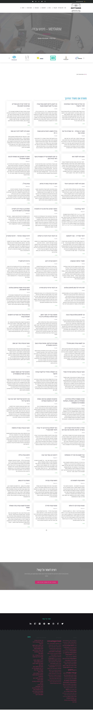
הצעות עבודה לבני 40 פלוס (77, 505)
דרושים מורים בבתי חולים (77, 583)
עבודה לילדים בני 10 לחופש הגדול (47, 532)
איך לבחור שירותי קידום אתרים (48, 287)
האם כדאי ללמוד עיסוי (78, 156)
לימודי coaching (80, 209)
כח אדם (49, 7)
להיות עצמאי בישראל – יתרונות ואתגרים (18, 236)
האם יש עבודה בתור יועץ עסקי (21, 343)
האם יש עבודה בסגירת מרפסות (21, 428)
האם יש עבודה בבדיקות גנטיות (76, 532)
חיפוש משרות (44, 7)
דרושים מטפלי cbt (79, 608)
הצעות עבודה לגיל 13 (51, 505)
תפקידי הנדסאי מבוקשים (77, 261)
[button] (9, 58)
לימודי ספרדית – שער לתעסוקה (75, 236)
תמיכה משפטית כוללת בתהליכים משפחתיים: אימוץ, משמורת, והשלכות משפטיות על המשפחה (74, 401)
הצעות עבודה (37, 7)
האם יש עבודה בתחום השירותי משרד (74, 372)
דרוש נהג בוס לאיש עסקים (77, 558)
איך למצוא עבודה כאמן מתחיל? (76, 343)
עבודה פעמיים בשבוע (23, 608)
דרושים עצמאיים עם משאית (22, 558)
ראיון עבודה (55, 7)
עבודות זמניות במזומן (51, 558)
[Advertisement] (46, 86)
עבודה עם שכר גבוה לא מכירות (48, 608)
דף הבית (85, 74)
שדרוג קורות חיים (60, 7)
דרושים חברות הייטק (51, 261)
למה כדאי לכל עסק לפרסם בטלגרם (74, 287)
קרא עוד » (83, 123)
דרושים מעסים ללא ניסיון (50, 583)
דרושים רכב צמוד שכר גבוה (49, 455)
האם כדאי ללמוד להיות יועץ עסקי (20, 131)
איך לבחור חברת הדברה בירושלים (47, 236)
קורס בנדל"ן (26, 183)
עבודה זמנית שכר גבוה (23, 583)
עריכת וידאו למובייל (24, 261)
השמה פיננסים (29, 7)
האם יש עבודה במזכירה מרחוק (48, 183)
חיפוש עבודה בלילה (24, 455)
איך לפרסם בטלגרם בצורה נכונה (75, 315)
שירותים (23, 7)
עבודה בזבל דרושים (24, 532)
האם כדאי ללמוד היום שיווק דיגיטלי (75, 183)
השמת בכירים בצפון (24, 480)
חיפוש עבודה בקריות (51, 480)
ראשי (65, 7)
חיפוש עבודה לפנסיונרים (78, 480)
